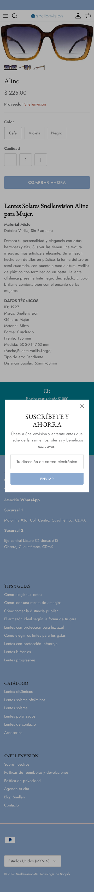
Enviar (47, 478)
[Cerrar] (82, 406)
